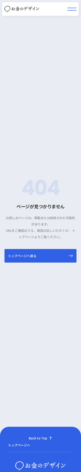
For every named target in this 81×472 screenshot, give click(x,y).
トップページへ (19, 445)
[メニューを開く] (72, 9)
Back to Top (38, 438)
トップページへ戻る (22, 256)
